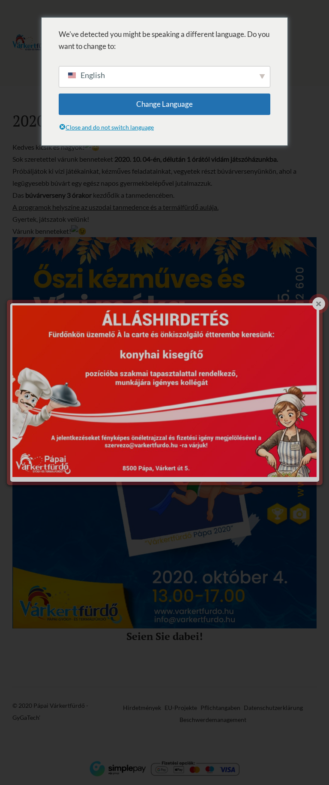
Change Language (164, 104)
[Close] (318, 303)
